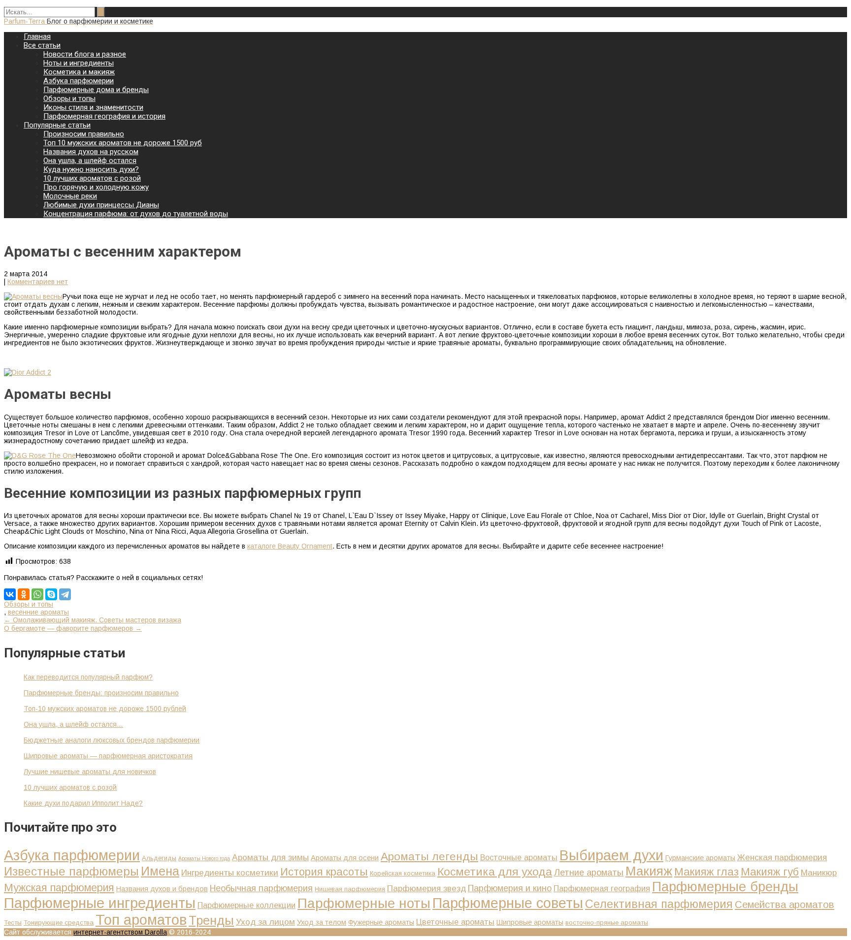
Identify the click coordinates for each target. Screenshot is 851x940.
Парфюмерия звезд (426, 888)
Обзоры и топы (69, 98)
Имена (160, 871)
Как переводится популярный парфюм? (88, 677)
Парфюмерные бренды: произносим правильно (101, 693)
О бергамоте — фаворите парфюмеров (73, 628)
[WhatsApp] (37, 594)
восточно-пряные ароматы (606, 922)
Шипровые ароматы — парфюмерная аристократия (108, 756)
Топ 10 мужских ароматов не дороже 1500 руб (122, 142)
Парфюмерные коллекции (246, 905)
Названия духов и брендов (162, 889)
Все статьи (42, 45)
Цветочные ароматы (455, 921)
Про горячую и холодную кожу (96, 187)
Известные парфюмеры (71, 871)
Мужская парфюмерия (59, 888)
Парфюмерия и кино (510, 888)
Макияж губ (770, 872)
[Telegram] (65, 594)
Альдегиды (159, 858)
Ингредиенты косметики (229, 872)
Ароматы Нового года (204, 858)
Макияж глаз (706, 872)
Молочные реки (70, 196)
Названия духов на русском (90, 151)
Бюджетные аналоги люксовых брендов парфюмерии (111, 740)
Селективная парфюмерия (659, 904)
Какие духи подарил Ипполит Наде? (83, 803)
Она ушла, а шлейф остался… (73, 724)
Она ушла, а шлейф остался (89, 160)
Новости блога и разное (84, 54)
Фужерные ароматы (381, 922)
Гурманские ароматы (700, 858)
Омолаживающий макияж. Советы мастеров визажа (92, 620)
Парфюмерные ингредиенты (100, 903)
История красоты (324, 872)
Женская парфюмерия (782, 857)
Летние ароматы (588, 872)
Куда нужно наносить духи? (91, 169)
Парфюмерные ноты (363, 903)
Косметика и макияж (79, 71)
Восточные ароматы (518, 857)
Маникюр (819, 872)
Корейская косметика (402, 873)
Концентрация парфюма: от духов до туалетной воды (135, 213)
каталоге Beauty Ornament (289, 546)
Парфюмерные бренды (725, 886)
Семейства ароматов (784, 904)
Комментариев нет (37, 282)
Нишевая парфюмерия (350, 889)
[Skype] (51, 594)
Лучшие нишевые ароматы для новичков (90, 772)
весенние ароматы (38, 612)
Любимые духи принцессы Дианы (101, 204)
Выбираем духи (611, 855)
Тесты (13, 922)
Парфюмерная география (602, 888)
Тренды (211, 920)
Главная (37, 36)
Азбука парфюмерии (78, 80)
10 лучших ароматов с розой (92, 178)
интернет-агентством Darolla (120, 932)
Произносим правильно (83, 134)
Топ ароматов (141, 919)
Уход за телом (321, 922)
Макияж (648, 871)
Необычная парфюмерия (261, 888)
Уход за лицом (265, 922)
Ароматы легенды (429, 856)
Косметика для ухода (494, 871)
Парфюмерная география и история (104, 116)
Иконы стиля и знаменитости (93, 107)
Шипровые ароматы (529, 922)
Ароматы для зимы (270, 857)
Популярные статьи (57, 125)
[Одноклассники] (24, 594)
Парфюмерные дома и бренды (96, 89)
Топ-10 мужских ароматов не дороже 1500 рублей (105, 709)
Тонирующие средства (59, 922)
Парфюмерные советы (507, 903)
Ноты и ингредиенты (78, 63)
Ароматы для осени (345, 858)
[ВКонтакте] (10, 594)
